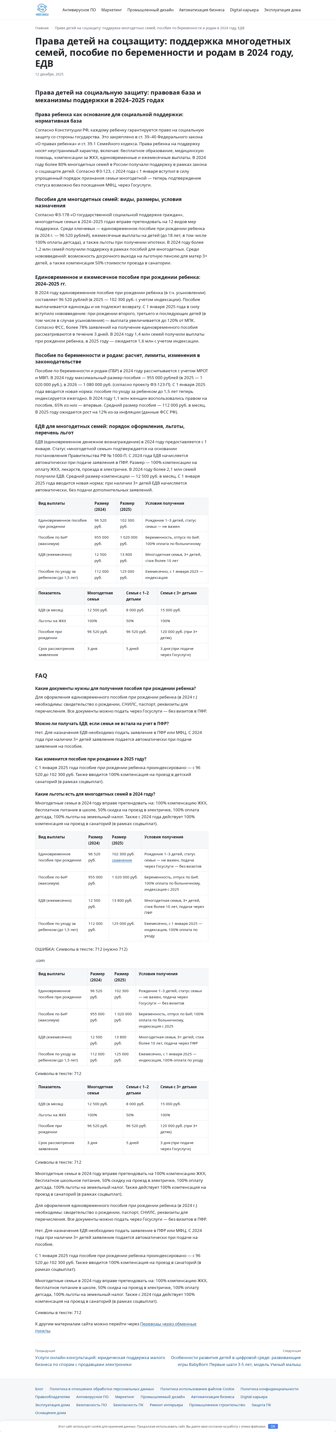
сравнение (122, 860)
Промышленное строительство (217, 1404)
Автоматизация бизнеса (202, 10)
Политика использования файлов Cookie (197, 1388)
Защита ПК (261, 1404)
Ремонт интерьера (166, 1404)
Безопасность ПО (91, 1404)
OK (273, 1426)
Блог (39, 1388)
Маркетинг (111, 10)
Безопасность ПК (128, 1404)
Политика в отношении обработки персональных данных (102, 1388)
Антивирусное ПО (79, 10)
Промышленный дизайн (150, 10)
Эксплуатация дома (282, 10)
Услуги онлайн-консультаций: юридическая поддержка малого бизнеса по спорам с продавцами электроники (100, 1357)
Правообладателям (52, 1396)
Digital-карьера (244, 10)
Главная (42, 28)
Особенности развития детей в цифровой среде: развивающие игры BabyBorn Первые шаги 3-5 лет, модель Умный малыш (236, 1357)
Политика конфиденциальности (270, 1388)
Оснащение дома (50, 1412)
